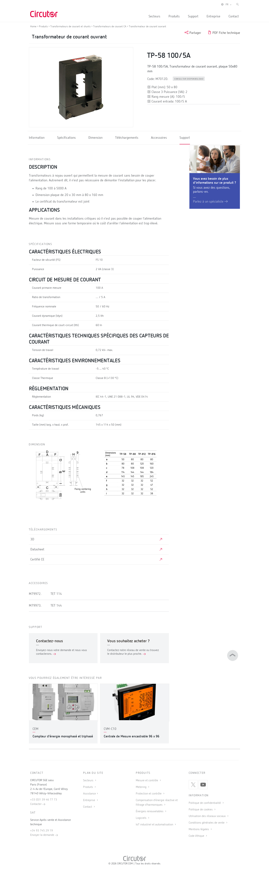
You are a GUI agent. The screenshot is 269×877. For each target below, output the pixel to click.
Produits (174, 16)
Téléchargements (126, 137)
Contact (234, 16)
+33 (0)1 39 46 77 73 (43, 799)
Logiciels (141, 818)
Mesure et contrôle (147, 780)
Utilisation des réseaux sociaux (207, 816)
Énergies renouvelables (150, 811)
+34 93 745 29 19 (41, 830)
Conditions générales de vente (207, 822)
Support (193, 16)
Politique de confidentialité (205, 803)
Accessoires (159, 137)
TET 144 (56, 605)
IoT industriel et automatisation (155, 824)
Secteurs (154, 16)
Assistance (89, 793)
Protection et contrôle (149, 793)
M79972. (35, 594)
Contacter (36, 804)
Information (36, 137)
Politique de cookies (201, 809)
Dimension (95, 137)
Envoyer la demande (42, 835)
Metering (141, 787)
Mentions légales (199, 829)
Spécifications (66, 137)
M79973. (35, 605)
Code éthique (197, 836)
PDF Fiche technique (226, 33)
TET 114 (56, 594)
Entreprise (213, 16)
